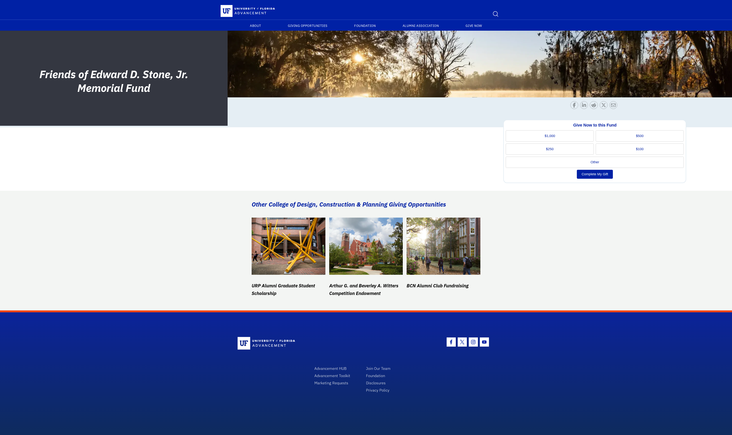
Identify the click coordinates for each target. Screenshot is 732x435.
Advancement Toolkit (332, 375)
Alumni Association (421, 26)
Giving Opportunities (307, 26)
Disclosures (376, 382)
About (255, 26)
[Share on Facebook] (575, 106)
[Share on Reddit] (595, 106)
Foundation (365, 26)
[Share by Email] (614, 106)
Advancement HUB (330, 368)
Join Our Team (378, 368)
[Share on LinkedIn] (585, 106)
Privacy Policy (377, 390)
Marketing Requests (331, 382)
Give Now (474, 26)
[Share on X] (604, 106)
